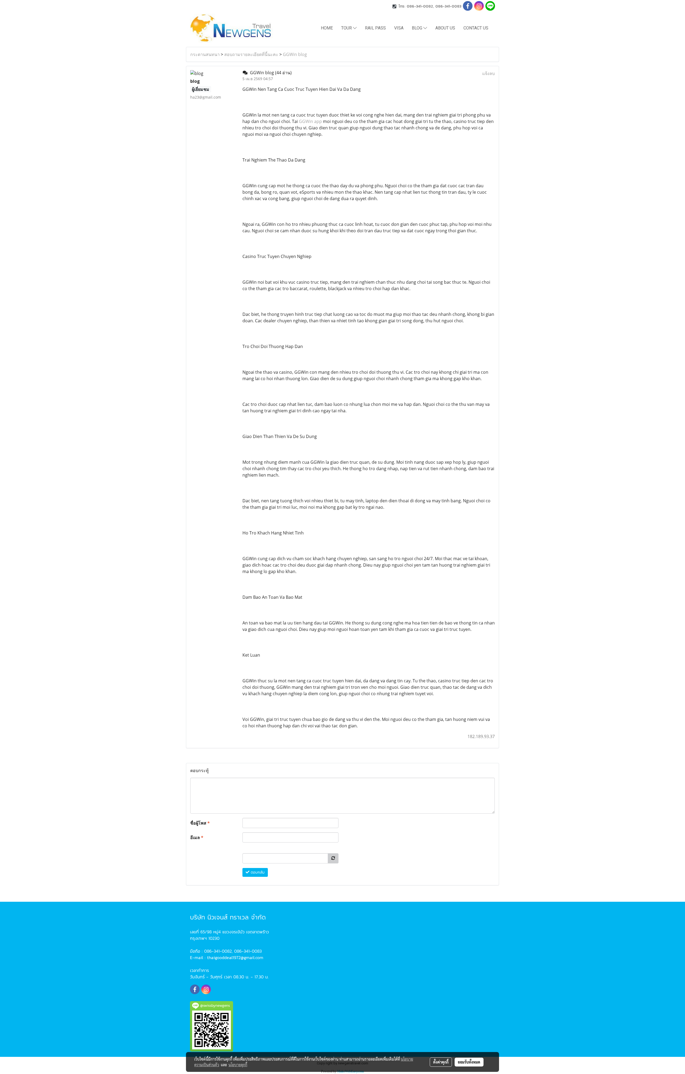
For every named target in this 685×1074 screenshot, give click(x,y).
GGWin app (310, 121)
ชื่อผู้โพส (200, 823)
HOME (327, 28)
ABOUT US (445, 28)
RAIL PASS (375, 28)
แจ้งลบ (488, 73)
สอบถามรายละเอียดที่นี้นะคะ (251, 54)
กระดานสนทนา (205, 54)
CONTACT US (475, 28)
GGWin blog (295, 54)
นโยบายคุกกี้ (238, 1064)
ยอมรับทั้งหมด (469, 1062)
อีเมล (196, 837)
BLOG (417, 28)
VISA (399, 28)
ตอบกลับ (257, 872)
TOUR (347, 28)
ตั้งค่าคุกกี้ (440, 1062)
